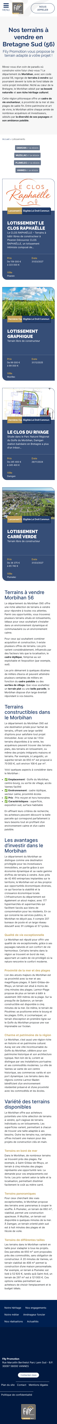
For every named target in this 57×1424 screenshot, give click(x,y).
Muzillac (27, 155)
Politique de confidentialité (16, 1394)
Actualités (32, 1321)
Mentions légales (38, 1384)
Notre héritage (12, 1307)
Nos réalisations (13, 1321)
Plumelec (27, 162)
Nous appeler (42, 8)
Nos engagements (35, 1307)
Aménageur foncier (34, 1314)
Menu (6, 10)
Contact (21, 1384)
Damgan (27, 147)
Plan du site (8, 1384)
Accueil (6, 139)
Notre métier (11, 1314)
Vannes (27, 170)
